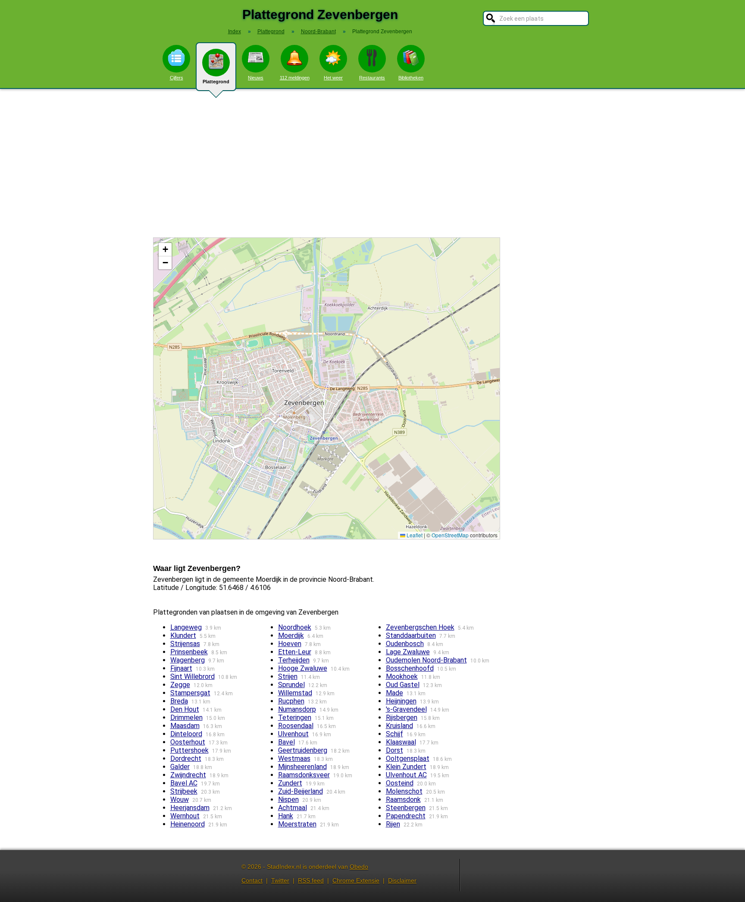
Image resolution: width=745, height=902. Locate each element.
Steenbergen (406, 808)
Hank (285, 816)
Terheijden (294, 660)
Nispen (288, 799)
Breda (179, 701)
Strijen (287, 676)
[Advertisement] (372, 163)
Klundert (183, 635)
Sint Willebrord (192, 676)
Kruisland (399, 726)
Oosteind (399, 783)
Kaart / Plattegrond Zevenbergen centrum (325, 388)
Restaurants (372, 77)
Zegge (180, 685)
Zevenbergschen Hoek (420, 627)
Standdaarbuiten (411, 635)
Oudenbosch (405, 644)
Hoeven (289, 644)
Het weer (333, 77)
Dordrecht (185, 758)
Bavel (286, 742)
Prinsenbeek (189, 652)
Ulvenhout (293, 734)
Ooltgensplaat (407, 758)
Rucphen (291, 701)
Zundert (290, 783)
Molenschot (404, 791)
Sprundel (291, 685)
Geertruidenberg (302, 750)
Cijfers (176, 77)
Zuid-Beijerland (300, 791)
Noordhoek (294, 627)
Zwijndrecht (188, 775)
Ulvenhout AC (406, 775)
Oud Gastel (402, 685)
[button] (165, 249)
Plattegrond (216, 81)
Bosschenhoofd (410, 668)
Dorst (394, 750)
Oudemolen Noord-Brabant (426, 660)
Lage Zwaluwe (408, 652)
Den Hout (184, 709)
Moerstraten (297, 824)
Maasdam (185, 726)
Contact (252, 880)
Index (234, 31)
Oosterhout (187, 742)
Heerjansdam (190, 808)
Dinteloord (186, 734)
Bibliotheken (410, 77)
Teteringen (294, 717)
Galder (180, 767)
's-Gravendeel (406, 709)
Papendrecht (406, 816)
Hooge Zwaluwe (302, 668)
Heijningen (401, 701)
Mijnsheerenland (302, 767)
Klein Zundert (406, 767)
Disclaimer (402, 880)
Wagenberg (187, 660)
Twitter (280, 880)
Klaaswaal (401, 742)
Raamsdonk (403, 799)
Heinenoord (187, 824)
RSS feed (311, 880)
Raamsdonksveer (304, 775)
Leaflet (414, 535)
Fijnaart (181, 668)
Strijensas (185, 644)
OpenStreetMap (450, 535)
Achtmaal (292, 808)
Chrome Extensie (355, 880)
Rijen (393, 824)
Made (394, 693)
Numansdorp (297, 709)
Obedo (359, 866)
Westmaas (294, 758)
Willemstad (295, 693)
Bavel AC (183, 783)
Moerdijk (291, 635)
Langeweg (186, 627)
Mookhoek (402, 676)
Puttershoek (189, 750)
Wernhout (185, 816)
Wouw (179, 799)
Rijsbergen (401, 717)
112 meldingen (295, 77)
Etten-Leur (294, 652)
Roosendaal (295, 726)
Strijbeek (183, 791)
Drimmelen (186, 717)
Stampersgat (190, 693)
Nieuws (255, 77)
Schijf (394, 734)
